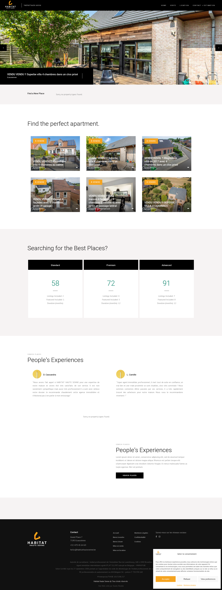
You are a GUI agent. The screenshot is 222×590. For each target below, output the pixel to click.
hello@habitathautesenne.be (83, 549)
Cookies (179, 585)
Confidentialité (139, 537)
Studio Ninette (118, 586)
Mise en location (119, 550)
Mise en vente (118, 546)
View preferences (208, 579)
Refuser (187, 579)
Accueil (116, 533)
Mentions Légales (190, 585)
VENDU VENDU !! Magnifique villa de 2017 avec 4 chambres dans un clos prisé (52, 74)
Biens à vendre (118, 537)
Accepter (165, 579)
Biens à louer (118, 542)
